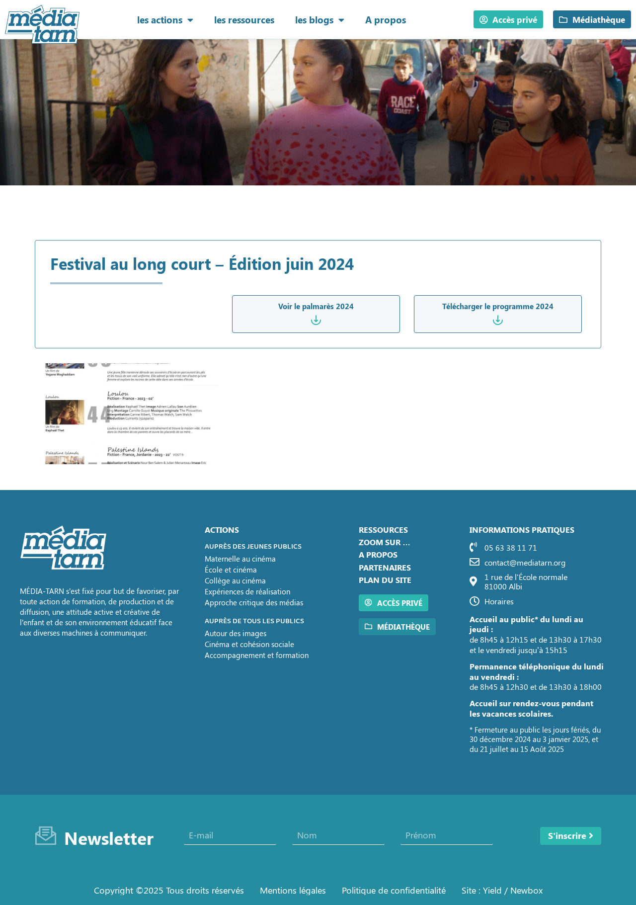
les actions (159, 19)
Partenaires (385, 567)
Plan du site (385, 579)
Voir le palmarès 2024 (316, 306)
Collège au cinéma (235, 580)
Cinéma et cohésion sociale (249, 644)
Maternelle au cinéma (240, 558)
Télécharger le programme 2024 (498, 306)
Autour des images (235, 633)
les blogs (314, 19)
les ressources (244, 19)
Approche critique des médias (254, 602)
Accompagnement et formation (257, 655)
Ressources (383, 529)
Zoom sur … (384, 542)
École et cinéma (231, 569)
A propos (385, 19)
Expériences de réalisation (247, 591)
